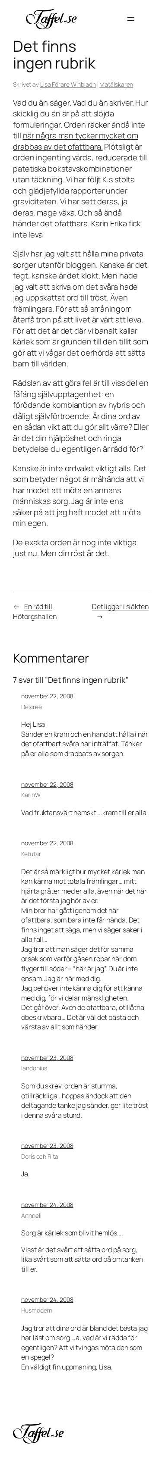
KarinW (30, 795)
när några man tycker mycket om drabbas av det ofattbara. (75, 141)
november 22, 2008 (47, 696)
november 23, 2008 (47, 1058)
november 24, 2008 (47, 1205)
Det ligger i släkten (120, 606)
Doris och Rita (39, 1156)
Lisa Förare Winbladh (68, 84)
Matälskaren (116, 84)
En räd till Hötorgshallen (35, 611)
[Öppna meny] (131, 19)
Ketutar (31, 854)
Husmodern (36, 1310)
